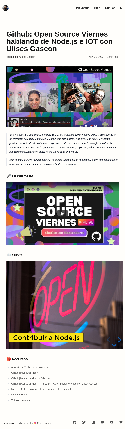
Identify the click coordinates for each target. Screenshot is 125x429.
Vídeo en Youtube (21, 400)
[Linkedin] (93, 422)
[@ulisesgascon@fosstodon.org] (102, 422)
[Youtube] (111, 422)
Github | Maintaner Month (24, 372)
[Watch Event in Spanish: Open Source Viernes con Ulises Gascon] (62, 213)
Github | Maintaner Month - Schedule (31, 378)
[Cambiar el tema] (121, 8)
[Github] (74, 422)
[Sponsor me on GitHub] (121, 422)
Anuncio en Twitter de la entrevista (29, 367)
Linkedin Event (19, 394)
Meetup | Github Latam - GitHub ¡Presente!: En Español (41, 389)
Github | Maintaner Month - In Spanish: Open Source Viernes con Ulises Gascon (54, 383)
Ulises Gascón (27, 57)
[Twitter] (84, 422)
